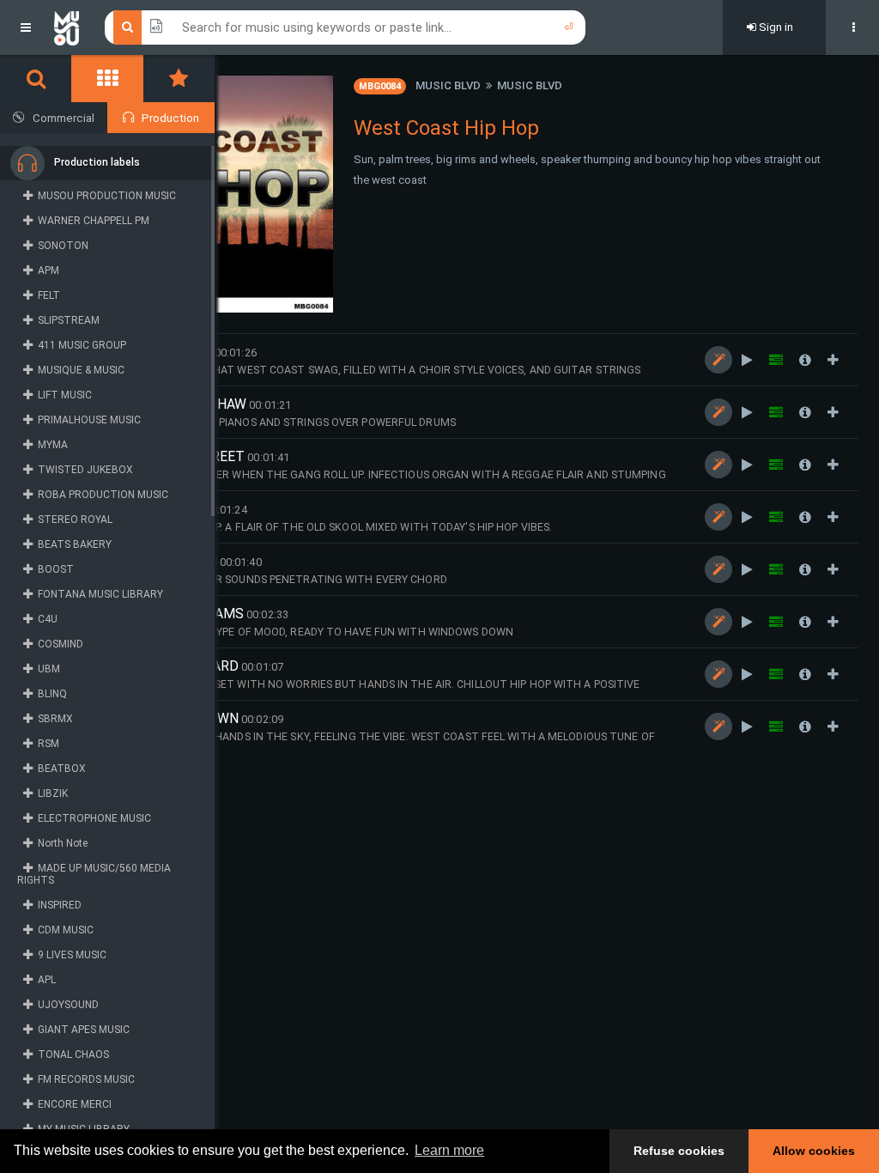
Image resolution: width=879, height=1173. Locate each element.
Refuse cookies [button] (678, 1151)
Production (170, 118)
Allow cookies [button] (814, 1151)
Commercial (63, 118)
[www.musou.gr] (66, 27)
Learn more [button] (449, 1150)
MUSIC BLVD (448, 85)
